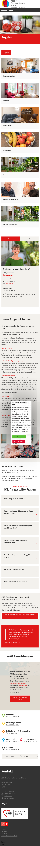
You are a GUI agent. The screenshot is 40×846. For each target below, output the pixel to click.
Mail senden (9, 283)
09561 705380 (9, 791)
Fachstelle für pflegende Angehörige (12, 361)
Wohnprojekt (5, 396)
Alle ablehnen (18, 441)
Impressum (4, 831)
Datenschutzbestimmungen (18, 683)
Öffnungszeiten (8, 275)
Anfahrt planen (9, 798)
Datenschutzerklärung (23, 425)
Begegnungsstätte (7, 348)
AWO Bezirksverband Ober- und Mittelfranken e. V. (20, 616)
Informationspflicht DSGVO (9, 836)
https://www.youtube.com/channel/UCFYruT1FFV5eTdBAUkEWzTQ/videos (6, 824)
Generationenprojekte (8, 375)
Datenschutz (5, 833)
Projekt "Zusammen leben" (9, 415)
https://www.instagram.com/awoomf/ (3, 824)
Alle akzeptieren (19, 437)
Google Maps (23, 685)
